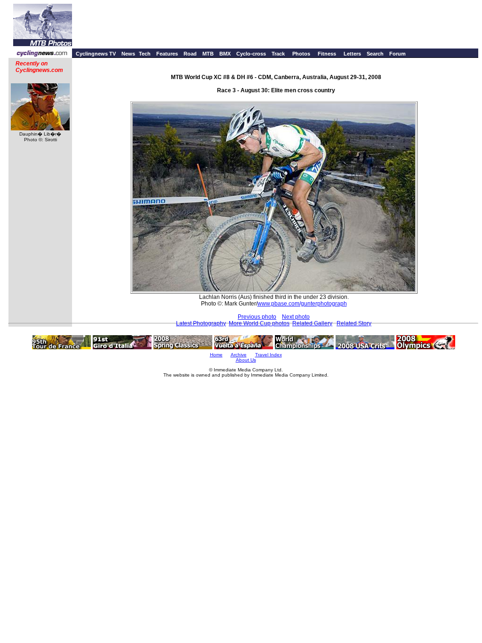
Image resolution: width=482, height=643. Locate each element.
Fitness (327, 53)
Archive (239, 354)
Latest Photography (201, 323)
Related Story (354, 323)
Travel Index (268, 354)
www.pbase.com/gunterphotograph (302, 303)
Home (216, 354)
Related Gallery (312, 323)
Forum (397, 53)
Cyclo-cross (251, 53)
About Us (246, 359)
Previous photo (257, 316)
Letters (352, 53)
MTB (208, 53)
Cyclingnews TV (96, 53)
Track (278, 53)
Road (190, 53)
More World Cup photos (259, 323)
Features (167, 53)
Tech (145, 53)
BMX (225, 53)
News (128, 53)
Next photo (296, 316)
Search (375, 53)
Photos (301, 53)
